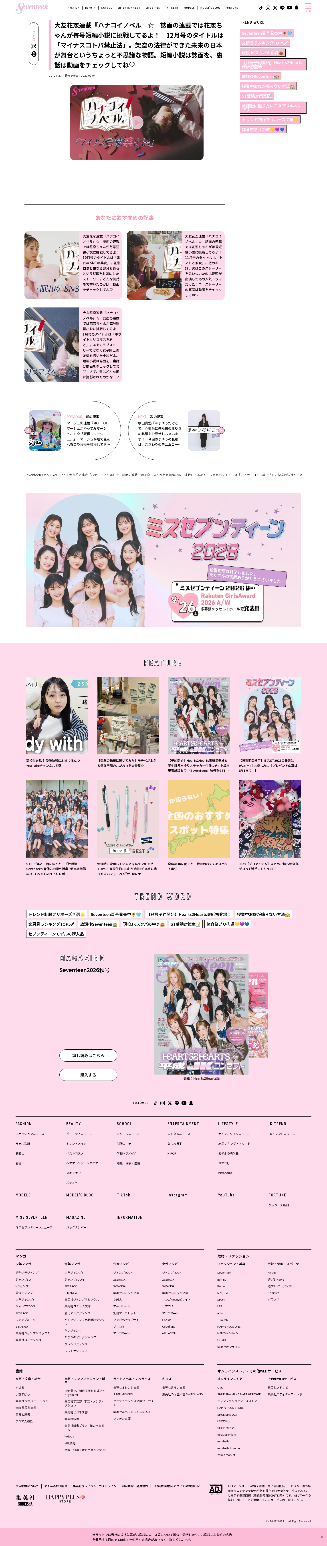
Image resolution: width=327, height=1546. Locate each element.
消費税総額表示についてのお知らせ (176, 1486)
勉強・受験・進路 (128, 1163)
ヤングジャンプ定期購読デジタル (85, 1322)
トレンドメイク (76, 1143)
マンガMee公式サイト (127, 1320)
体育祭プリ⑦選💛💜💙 (263, 129)
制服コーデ (124, 1143)
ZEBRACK (22, 1313)
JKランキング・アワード (234, 1143)
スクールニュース (128, 1134)
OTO (220, 1387)
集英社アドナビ (278, 1387)
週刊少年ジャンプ (27, 1272)
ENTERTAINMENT (129, 8)
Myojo (272, 1272)
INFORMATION (130, 1217)
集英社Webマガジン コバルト (132, 1412)
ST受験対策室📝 (257, 96)
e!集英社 (70, 1443)
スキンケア (73, 1173)
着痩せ (20, 1163)
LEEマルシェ (225, 1421)
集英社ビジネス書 (76, 1412)
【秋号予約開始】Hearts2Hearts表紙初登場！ (272, 64)
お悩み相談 (225, 1173)
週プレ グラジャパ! (280, 1286)
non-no (221, 1279)
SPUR (221, 1299)
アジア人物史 (24, 1421)
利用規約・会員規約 (135, 1486)
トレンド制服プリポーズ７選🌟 (270, 119)
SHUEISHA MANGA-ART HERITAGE (239, 1394)
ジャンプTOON (25, 1306)
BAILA (221, 1286)
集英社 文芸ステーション (32, 1401)
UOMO (221, 1340)
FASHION (74, 8)
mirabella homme (228, 1448)
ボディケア (73, 1183)
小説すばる (23, 1394)
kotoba (69, 1436)
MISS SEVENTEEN (32, 1217)
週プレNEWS (276, 1279)
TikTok (124, 1195)
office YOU (169, 1333)
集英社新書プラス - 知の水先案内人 (84, 1427)
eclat (220, 1313)
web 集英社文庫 (26, 1407)
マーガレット (122, 1306)
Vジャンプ (22, 1286)
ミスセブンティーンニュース (34, 1227)
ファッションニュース (30, 1134)
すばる (20, 1387)
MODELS (189, 8)
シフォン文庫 (122, 1418)
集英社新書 (72, 1419)
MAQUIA (222, 1293)
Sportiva (273, 1293)
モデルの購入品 (228, 1153)
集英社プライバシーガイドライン (94, 1486)
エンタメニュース (179, 1134)
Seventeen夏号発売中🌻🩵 (267, 33)
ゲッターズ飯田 (279, 1205)
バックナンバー (76, 1227)
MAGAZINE (76, 1217)
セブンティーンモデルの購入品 (56, 934)
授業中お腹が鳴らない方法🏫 (268, 86)
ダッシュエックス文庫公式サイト (133, 1403)
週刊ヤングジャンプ (77, 1313)
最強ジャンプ (24, 1293)
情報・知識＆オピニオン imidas (85, 1450)
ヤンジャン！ (73, 1330)
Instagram (178, 1195)
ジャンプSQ (23, 1279)
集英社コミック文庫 (29, 1340)
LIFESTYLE (153, 8)
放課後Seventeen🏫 (260, 76)
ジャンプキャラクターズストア (237, 1401)
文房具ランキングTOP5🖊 (265, 43)
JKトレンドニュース (282, 1134)
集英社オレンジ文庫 (126, 1387)
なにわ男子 (175, 1143)
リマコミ (119, 1326)
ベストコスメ (75, 1153)
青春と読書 (23, 1414)
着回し (20, 1153)
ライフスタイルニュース (234, 1134)
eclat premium (226, 1434)
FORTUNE (232, 8)
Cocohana (168, 1326)
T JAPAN (222, 1320)
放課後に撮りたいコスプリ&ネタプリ (271, 108)
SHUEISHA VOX (227, 1414)
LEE (219, 1306)
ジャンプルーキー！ (28, 1320)
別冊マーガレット (124, 1313)
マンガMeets (121, 1333)
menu (308, 11)
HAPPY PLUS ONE (228, 1326)
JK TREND (172, 8)
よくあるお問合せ (55, 1486)
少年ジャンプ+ (25, 1299)
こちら (186, 1539)
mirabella (223, 1441)
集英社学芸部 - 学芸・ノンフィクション (84, 1403)
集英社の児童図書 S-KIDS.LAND (182, 1394)
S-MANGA (22, 1326)
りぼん (117, 1299)
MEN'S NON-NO (227, 1333)
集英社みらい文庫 (173, 1387)
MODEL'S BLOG (210, 8)
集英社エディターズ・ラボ (285, 1394)
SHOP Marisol (226, 1428)
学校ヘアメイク (127, 1153)
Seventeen (224, 1272)
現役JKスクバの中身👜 (263, 52)
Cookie (166, 1320)
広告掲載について (27, 1486)
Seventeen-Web (36, 475)
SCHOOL (106, 8)
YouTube (58, 475)
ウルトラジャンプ (76, 1351)
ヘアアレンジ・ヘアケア (82, 1163)
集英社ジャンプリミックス (33, 1333)
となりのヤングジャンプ (80, 1337)
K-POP (172, 1153)
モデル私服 (23, 1143)
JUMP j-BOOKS (123, 1394)
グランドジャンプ (76, 1344)
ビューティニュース (79, 1134)
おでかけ (224, 1163)
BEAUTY (90, 8)
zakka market (226, 1455)
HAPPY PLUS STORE (230, 1407)
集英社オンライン (228, 1347)
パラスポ (273, 1299)
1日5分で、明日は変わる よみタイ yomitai (85, 1392)
